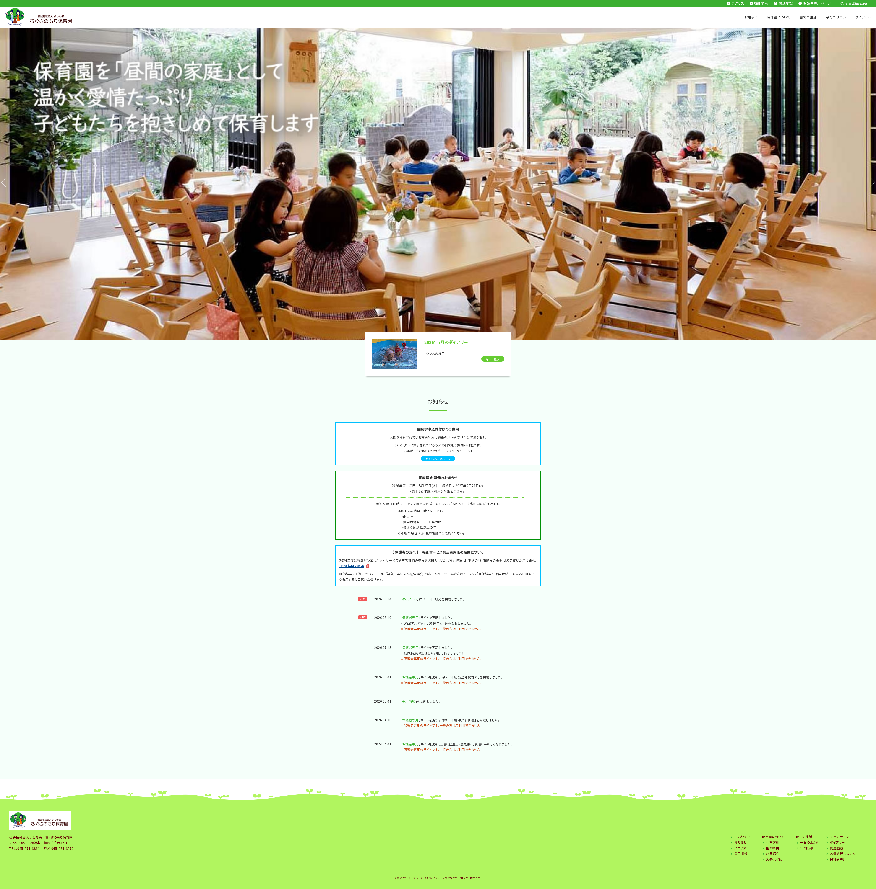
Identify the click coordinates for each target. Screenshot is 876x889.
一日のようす (809, 842)
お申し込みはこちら (438, 459)
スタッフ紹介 (775, 859)
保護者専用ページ (817, 3)
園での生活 (808, 17)
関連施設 (786, 3)
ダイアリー (409, 599)
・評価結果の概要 (351, 566)
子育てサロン (836, 17)
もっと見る (492, 359)
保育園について (779, 17)
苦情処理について (842, 853)
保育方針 (772, 842)
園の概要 (772, 848)
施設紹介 (772, 853)
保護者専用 (410, 617)
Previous (2, 183)
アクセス (737, 3)
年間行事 (806, 848)
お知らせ (751, 17)
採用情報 (761, 3)
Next (867, 183)
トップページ (743, 837)
